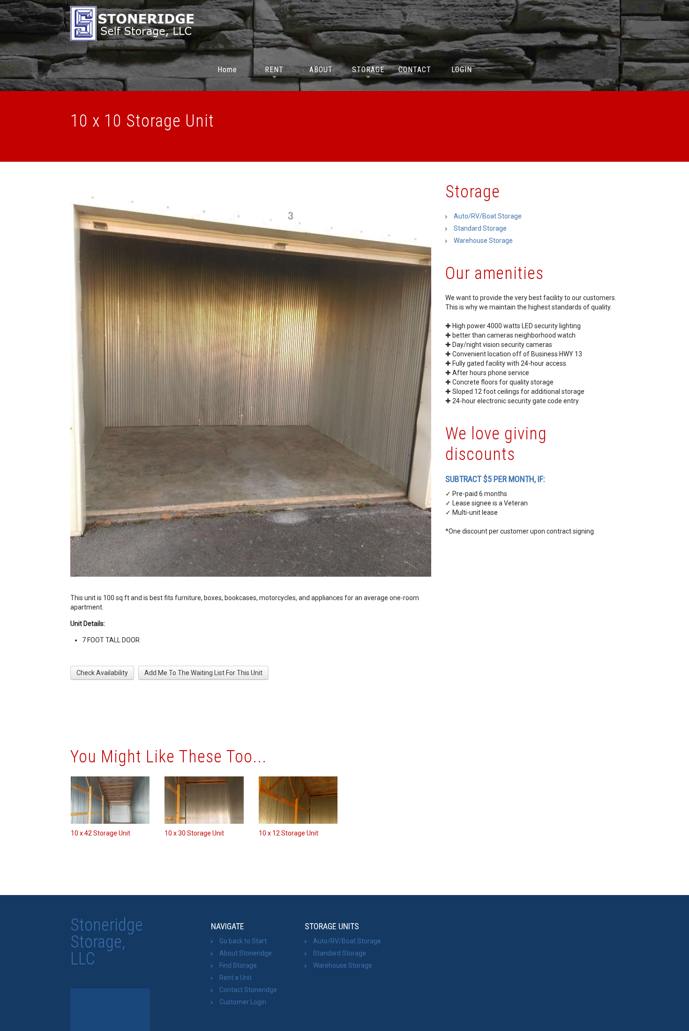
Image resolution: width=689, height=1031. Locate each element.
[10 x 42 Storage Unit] (110, 800)
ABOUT (321, 69)
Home (227, 69)
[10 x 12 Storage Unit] (298, 800)
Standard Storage (480, 228)
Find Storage (238, 965)
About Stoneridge (245, 953)
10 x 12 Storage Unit (288, 833)
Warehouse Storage (483, 240)
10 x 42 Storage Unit (100, 833)
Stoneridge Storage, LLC (106, 942)
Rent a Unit (235, 977)
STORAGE (368, 71)
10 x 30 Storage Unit (194, 833)
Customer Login (242, 1002)
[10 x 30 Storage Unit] (204, 800)
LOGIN (461, 69)
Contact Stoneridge (248, 989)
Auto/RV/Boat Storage (488, 216)
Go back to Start (243, 941)
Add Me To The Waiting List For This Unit (203, 673)
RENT (271, 71)
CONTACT (414, 69)
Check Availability (102, 673)
